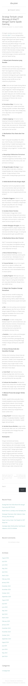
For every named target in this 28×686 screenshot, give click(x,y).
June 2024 (5, 649)
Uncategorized (6, 670)
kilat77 (9, 35)
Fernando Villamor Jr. (19, 683)
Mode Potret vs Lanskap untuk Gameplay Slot (14, 510)
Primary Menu (15, 10)
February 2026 (6, 579)
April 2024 (5, 656)
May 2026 (4, 568)
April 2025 (5, 614)
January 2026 (5, 582)
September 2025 (6, 596)
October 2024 (5, 635)
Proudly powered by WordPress (14, 681)
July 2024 (4, 646)
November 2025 (6, 589)
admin (21, 27)
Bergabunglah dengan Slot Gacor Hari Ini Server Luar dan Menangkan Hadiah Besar (7, 477)
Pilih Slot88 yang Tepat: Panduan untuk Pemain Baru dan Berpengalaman (20, 476)
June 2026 (5, 565)
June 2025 (5, 607)
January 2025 (5, 624)
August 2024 (5, 642)
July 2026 (4, 561)
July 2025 (4, 603)
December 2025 (6, 586)
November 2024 (6, 631)
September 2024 (6, 639)
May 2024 (4, 653)
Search (4, 486)
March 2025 (5, 617)
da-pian (14, 3)
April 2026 (5, 572)
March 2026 (5, 575)
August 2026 (5, 558)
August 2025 (5, 600)
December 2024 (6, 628)
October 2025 (5, 593)
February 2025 (6, 621)
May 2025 (4, 610)
